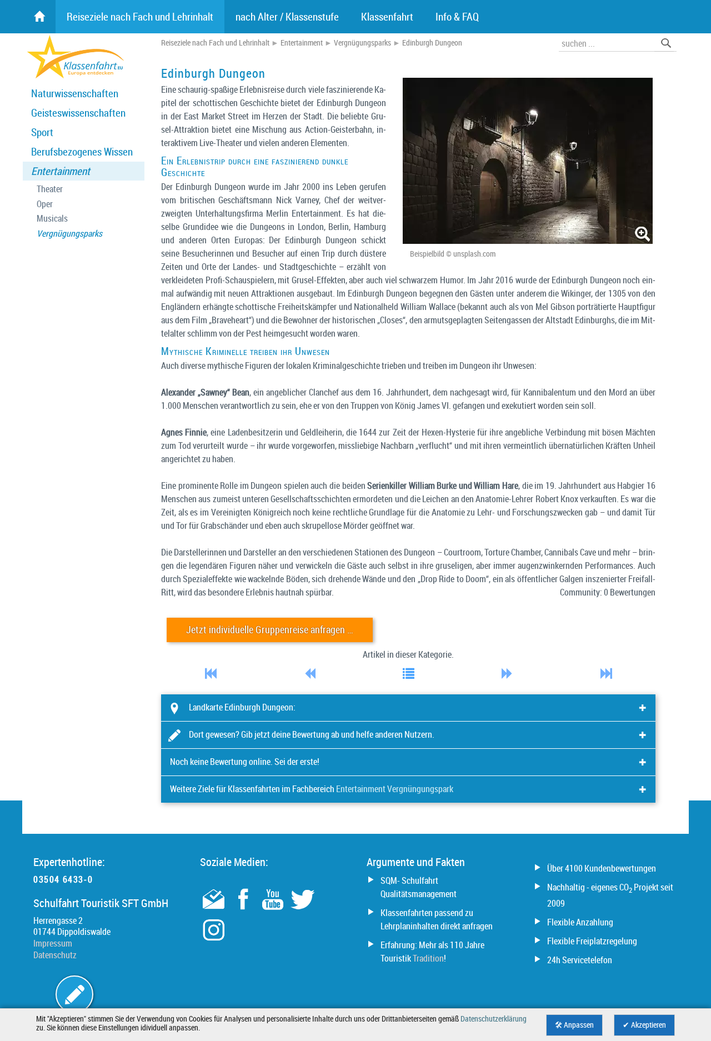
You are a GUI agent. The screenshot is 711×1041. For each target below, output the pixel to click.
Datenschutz (55, 955)
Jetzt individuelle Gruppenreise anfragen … (269, 629)
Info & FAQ (457, 16)
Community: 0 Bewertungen (607, 592)
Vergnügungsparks (69, 233)
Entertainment (60, 171)
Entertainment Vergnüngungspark (394, 789)
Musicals (52, 218)
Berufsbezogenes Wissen (82, 151)
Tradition (428, 958)
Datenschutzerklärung (493, 1019)
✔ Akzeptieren (644, 1025)
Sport (42, 132)
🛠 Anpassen (574, 1025)
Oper (45, 204)
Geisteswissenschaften (78, 113)
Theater (50, 189)
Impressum (52, 943)
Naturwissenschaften (74, 93)
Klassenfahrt (387, 16)
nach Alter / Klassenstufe (287, 16)
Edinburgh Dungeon (432, 43)
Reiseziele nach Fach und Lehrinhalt (215, 43)
